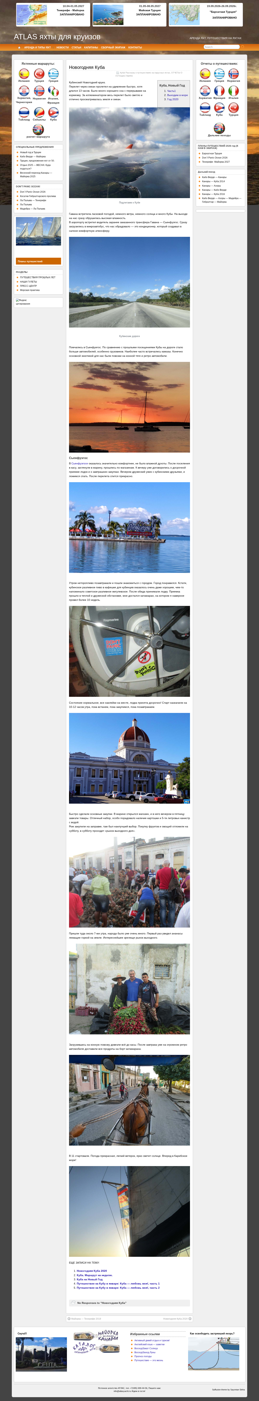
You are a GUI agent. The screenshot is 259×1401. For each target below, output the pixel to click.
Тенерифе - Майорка (70, 10)
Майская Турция (150, 10)
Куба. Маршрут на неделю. (95, 1275)
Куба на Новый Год (90, 1279)
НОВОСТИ (63, 47)
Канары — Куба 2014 (213, 181)
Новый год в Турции (30, 152)
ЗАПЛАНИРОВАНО (72, 14)
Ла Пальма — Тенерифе (33, 200)
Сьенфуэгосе (79, 463)
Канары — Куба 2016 (213, 194)
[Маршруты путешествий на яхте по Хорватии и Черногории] (24, 91)
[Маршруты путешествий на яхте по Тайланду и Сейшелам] (24, 112)
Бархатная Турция (212, 153)
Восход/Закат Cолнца (146, 1348)
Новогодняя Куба (87, 67)
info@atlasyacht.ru (122, 1391)
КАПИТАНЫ (91, 47)
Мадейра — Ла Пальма (32, 208)
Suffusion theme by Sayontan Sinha (228, 1389)
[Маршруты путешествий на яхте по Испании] (24, 74)
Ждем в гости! (138, 1391)
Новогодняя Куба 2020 (92, 1270)
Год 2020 (172, 99)
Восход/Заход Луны (144, 1352)
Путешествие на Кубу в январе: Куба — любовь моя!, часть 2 (118, 1287)
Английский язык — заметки (149, 1344)
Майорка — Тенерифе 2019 (86, 1319)
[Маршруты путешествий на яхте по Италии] (53, 95)
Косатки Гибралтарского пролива (38, 196)
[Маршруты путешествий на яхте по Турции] (39, 74)
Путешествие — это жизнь (148, 1360)
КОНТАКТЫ (135, 47)
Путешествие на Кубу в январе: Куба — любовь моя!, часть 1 (118, 1283)
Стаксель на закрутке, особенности (211, 1333)
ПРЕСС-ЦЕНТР (28, 286)
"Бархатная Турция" (223, 11)
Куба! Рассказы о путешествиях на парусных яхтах (145, 73)
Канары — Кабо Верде (214, 190)
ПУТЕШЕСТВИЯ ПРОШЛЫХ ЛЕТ (37, 277)
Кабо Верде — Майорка (33, 156)
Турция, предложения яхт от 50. (37, 160)
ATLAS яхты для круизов (57, 36)
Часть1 (171, 90)
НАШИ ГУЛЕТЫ (28, 281)
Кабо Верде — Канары (214, 177)
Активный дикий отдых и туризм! (152, 1340)
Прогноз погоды (143, 1356)
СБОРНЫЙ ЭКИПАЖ (113, 47)
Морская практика (30, 290)
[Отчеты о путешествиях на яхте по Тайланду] (205, 107)
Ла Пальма (26, 204)
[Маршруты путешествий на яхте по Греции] (53, 74)
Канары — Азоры (211, 185)
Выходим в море (177, 95)
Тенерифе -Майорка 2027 (216, 162)
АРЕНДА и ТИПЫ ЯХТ (37, 47)
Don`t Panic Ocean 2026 (33, 192)
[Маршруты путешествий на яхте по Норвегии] (39, 95)
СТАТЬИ (76, 47)
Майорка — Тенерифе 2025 (34, 1333)
